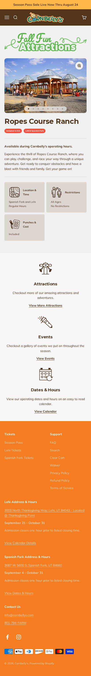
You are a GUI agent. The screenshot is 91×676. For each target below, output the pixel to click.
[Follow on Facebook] (7, 637)
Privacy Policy (59, 473)
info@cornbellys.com (19, 615)
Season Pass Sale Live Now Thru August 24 (45, 5)
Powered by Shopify (42, 663)
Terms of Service (62, 488)
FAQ (53, 442)
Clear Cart (57, 458)
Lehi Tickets (12, 450)
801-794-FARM (15, 623)
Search (55, 450)
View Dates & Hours (18, 593)
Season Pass (13, 442)
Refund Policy (59, 480)
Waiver (55, 465)
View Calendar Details (20, 543)
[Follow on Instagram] (19, 637)
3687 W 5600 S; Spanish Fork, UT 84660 (33, 565)
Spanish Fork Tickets (19, 458)
